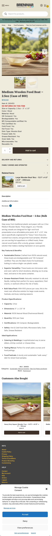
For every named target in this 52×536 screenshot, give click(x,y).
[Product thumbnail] (9, 182)
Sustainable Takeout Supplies (19, 369)
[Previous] (44, 172)
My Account (6, 473)
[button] (46, 489)
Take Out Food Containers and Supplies (38, 25)
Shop (9, 25)
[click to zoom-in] (26, 51)
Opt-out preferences (21, 533)
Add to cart (30, 150)
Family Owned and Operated (14, 165)
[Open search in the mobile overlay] (25, 14)
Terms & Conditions (9, 458)
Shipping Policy (7, 456)
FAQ (3, 475)
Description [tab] (6, 196)
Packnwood (27, 371)
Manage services (9, 508)
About (4, 449)
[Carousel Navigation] (45, 172)
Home (3, 25)
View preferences (25, 528)
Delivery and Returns (12, 160)
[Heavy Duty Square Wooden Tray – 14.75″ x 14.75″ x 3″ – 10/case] (21, 402)
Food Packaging (19, 25)
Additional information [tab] (10, 201)
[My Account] (41, 5)
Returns (4, 482)
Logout (4, 480)
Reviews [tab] (6, 206)
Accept (25, 514)
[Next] (47, 172)
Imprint (33, 533)
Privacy (4, 454)
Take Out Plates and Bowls (38, 369)
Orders (4, 478)
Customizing (6, 463)
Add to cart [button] (21, 432)
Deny (25, 521)
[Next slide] (44, 51)
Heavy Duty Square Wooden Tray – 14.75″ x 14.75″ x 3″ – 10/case (21, 425)
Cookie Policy (6, 452)
